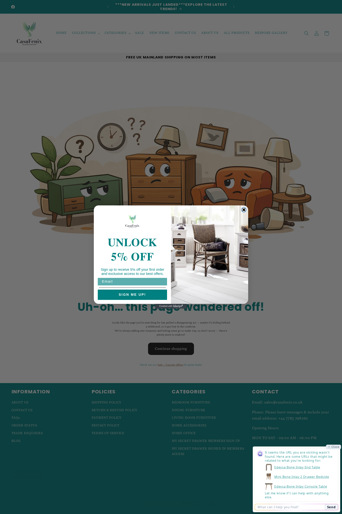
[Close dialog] (243, 209)
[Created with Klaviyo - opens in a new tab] (171, 306)
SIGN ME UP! (132, 295)
